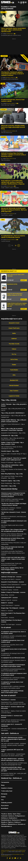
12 (15, 245)
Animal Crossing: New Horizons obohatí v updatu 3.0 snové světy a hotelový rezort (13, 154)
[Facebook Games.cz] (7, 858)
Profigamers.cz (20, 816)
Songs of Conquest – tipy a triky (11, 462)
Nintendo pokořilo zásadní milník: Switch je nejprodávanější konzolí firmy (13, 127)
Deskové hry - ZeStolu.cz (11, 778)
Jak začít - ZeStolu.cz (10, 733)
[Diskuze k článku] (16, 131)
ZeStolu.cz (4, 818)
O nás (6, 851)
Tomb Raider (14, 370)
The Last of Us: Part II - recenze (11, 579)
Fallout (14, 349)
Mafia (14, 333)
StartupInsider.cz (6, 826)
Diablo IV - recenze (7, 602)
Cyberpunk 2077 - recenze (9, 597)
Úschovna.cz (16, 820)
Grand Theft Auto (14, 328)
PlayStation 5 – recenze (8, 699)
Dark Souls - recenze (7, 617)
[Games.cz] (7, 2)
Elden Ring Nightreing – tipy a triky (12, 473)
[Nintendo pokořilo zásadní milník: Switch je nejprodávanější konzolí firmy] (14, 116)
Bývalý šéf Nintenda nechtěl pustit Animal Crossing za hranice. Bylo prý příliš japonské (14, 209)
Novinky (3, 12)
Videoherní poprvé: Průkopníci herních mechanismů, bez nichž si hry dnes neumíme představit (13, 494)
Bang (2, 785)
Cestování (4, 816)
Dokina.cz (17, 822)
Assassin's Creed (14, 323)
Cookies (13, 850)
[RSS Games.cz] (20, 858)
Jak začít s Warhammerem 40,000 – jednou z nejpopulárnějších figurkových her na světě (13, 739)
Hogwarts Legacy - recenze (9, 589)
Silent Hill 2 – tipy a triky (8, 486)
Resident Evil (14, 380)
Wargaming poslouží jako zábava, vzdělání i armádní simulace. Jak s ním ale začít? (13, 769)
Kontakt (3, 851)
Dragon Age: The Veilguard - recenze (12, 608)
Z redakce (4, 55)
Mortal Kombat (14, 385)
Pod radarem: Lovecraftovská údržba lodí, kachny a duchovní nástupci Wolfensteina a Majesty (12, 182)
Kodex (23, 850)
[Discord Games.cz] (15, 858)
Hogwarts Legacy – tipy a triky (10, 480)
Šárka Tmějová (10, 158)
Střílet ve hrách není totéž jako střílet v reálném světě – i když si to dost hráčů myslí (13, 559)
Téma (2, 83)
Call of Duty (14, 359)
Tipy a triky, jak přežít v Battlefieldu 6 (12, 413)
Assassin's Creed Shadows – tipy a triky (13, 433)
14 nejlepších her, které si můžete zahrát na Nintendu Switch (13, 236)
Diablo (14, 364)
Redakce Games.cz (11, 77)
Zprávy (10, 814)
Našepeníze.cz (12, 824)
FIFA (14, 375)
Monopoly (4, 794)
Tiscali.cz (4, 814)
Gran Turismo (14, 390)
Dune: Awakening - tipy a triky (10, 483)
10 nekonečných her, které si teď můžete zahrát (12, 100)
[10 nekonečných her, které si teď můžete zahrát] (14, 90)
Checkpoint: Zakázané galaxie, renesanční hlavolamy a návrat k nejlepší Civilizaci (12, 73)
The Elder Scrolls (14, 343)
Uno (2, 799)
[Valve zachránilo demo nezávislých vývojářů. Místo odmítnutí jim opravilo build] (14, 19)
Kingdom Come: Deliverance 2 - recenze (13, 584)
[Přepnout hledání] (19, 2)
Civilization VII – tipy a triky (9, 435)
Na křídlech (4, 808)
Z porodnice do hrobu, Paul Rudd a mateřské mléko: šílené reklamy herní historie (13, 553)
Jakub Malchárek (10, 131)
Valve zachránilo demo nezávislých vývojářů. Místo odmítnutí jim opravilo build (13, 29)
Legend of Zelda (14, 396)
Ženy (18, 814)
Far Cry (14, 354)
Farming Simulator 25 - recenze (11, 587)
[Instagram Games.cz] (12, 858)
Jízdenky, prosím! (6, 802)
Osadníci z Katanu (6, 788)
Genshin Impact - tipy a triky (10, 451)
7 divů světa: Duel (6, 791)
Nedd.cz (23, 820)
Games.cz (11, 816)
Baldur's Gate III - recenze (9, 600)
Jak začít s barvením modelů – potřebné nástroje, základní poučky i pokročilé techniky (13, 745)
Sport (14, 814)
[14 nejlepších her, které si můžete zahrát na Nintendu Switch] (14, 226)
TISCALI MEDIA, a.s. (17, 854)
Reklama (3, 850)
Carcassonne (5, 782)
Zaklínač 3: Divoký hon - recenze (11, 576)
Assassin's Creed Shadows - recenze (12, 582)
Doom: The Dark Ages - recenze (11, 624)
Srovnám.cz (21, 824)
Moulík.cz (4, 822)
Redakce (8, 850)
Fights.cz (10, 822)
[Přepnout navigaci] (21, 2)
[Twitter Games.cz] (10, 858)
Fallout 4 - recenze (7, 610)
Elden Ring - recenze (7, 595)
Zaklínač (14, 338)
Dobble (3, 796)
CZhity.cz (4, 824)
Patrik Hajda (10, 186)
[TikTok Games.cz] (18, 858)
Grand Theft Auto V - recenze (10, 605)
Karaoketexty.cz (6, 820)
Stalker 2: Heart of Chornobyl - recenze (13, 592)
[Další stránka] (18, 245)
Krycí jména (5, 805)
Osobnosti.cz (13, 818)
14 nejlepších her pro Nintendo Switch (13, 657)
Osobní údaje (18, 850)
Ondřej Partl (9, 33)
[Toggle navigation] (26, 2)
